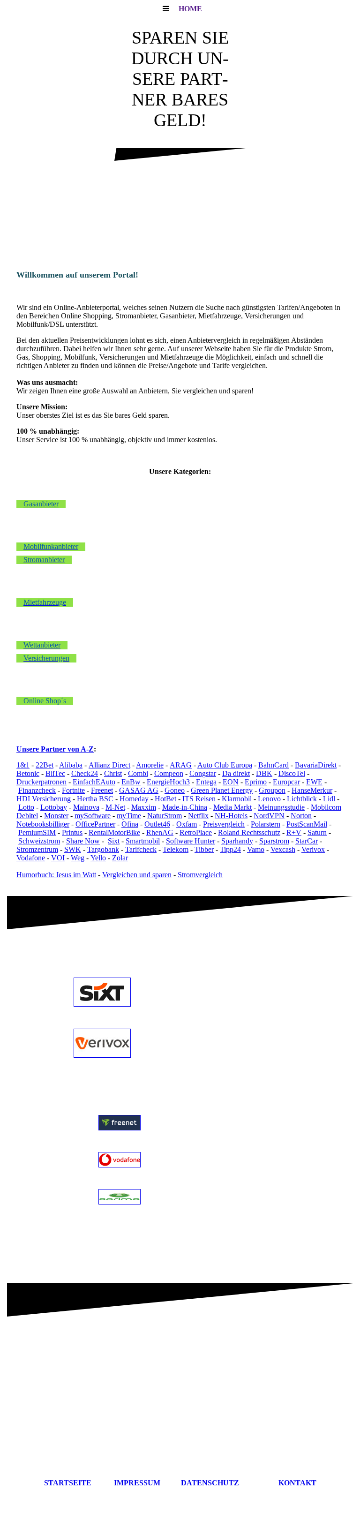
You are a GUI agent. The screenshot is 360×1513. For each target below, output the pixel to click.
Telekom (175, 849)
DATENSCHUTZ (225, 1483)
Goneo (175, 790)
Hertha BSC (95, 799)
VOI (58, 858)
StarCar (306, 841)
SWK (72, 849)
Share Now (83, 841)
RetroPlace (196, 832)
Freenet (102, 790)
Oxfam (186, 824)
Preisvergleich (224, 824)
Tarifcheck (141, 849)
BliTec (55, 773)
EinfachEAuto (94, 782)
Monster (56, 816)
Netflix (198, 816)
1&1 (23, 765)
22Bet (44, 765)
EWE (314, 782)
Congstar (202, 773)
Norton (301, 816)
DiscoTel (291, 773)
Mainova (86, 807)
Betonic (27, 773)
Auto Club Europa (224, 765)
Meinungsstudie (281, 807)
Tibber (204, 849)
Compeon (168, 773)
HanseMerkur (312, 790)
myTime (129, 816)
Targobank (103, 849)
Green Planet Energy (222, 790)
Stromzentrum (37, 849)
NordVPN (269, 816)
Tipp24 (230, 849)
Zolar (120, 858)
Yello (98, 858)
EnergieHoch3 (168, 782)
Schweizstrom (39, 841)
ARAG (181, 765)
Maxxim (143, 807)
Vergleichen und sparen (137, 875)
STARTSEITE (67, 1483)
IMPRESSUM (143, 1483)
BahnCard (273, 765)
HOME (190, 9)
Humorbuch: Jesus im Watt (56, 875)
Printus (72, 832)
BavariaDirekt (316, 765)
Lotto (26, 807)
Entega (206, 782)
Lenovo (269, 799)
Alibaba (70, 765)
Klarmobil (237, 799)
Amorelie (150, 765)
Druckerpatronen (41, 782)
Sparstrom (274, 841)
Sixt (114, 841)
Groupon (272, 790)
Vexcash (282, 849)
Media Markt (232, 807)
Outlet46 (157, 824)
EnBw (131, 782)
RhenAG (159, 832)
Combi (138, 773)
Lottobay (53, 807)
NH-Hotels (231, 816)
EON (231, 782)
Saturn (317, 832)
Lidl (329, 799)
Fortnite (73, 790)
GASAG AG (138, 790)
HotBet (165, 799)
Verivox (313, 849)
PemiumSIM (37, 832)
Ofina (129, 824)
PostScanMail (306, 824)
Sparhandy (237, 841)
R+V (293, 832)
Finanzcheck (37, 790)
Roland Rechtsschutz (249, 832)
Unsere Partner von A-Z (55, 749)
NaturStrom (164, 816)
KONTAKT (297, 1483)
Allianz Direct (109, 765)
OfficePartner (95, 824)
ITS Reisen (199, 799)
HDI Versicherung (43, 799)
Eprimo (256, 782)
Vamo (255, 849)
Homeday (134, 799)
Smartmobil (143, 841)
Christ (113, 773)
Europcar (286, 782)
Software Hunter (190, 841)
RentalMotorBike (114, 832)
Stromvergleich (200, 875)
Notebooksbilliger (42, 824)
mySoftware (93, 816)
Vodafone (30, 858)
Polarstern (265, 824)
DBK (264, 773)
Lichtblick (302, 799)
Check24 (84, 773)
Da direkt (236, 773)
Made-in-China (184, 807)
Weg (77, 858)
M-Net (115, 807)
